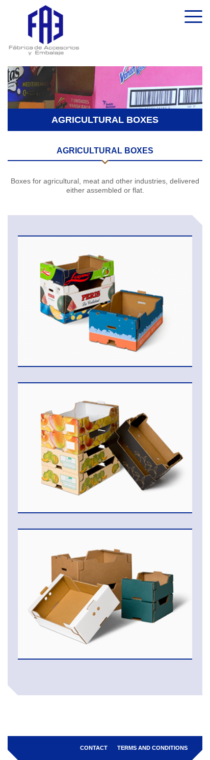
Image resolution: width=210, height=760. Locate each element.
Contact (94, 748)
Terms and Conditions (152, 748)
